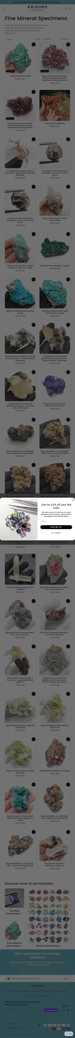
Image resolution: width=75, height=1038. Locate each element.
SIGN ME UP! (56, 527)
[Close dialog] (73, 500)
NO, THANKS (56, 533)
